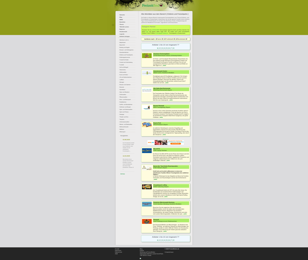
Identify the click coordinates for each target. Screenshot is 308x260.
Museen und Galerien (125, 84)
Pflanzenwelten (123, 97)
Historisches (123, 69)
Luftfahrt (122, 79)
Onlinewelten (123, 94)
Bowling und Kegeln (125, 47)
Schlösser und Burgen (125, 107)
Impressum (118, 250)
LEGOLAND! (155, 30)
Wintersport (122, 131)
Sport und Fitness (124, 112)
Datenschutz (118, 252)
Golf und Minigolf (124, 67)
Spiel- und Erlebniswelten (126, 109)
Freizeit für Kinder (124, 59)
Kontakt (117, 249)
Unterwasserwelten (124, 121)
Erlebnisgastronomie (125, 57)
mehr (164, 65)
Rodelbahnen (123, 102)
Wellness (122, 129)
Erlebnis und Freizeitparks (126, 54)
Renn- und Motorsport (125, 99)
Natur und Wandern (124, 92)
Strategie (122, 114)
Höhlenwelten (123, 72)
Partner (142, 250)
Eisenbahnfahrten (124, 52)
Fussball (122, 64)
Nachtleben (122, 89)
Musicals (122, 87)
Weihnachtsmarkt (124, 126)
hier (147, 31)
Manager (122, 82)
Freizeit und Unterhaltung (126, 62)
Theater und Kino (124, 117)
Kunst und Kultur (124, 74)
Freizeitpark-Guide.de (162, 33)
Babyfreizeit (122, 42)
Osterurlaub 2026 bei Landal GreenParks (151, 253)
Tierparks (122, 119)
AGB (116, 253)
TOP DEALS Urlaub (145, 255)
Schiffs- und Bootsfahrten (126, 104)
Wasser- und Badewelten (126, 124)
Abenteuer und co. (124, 40)
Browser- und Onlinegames (126, 50)
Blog (141, 249)
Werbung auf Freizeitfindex (147, 252)
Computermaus (169, 252)
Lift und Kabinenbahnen (126, 77)
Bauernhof (122, 45)
